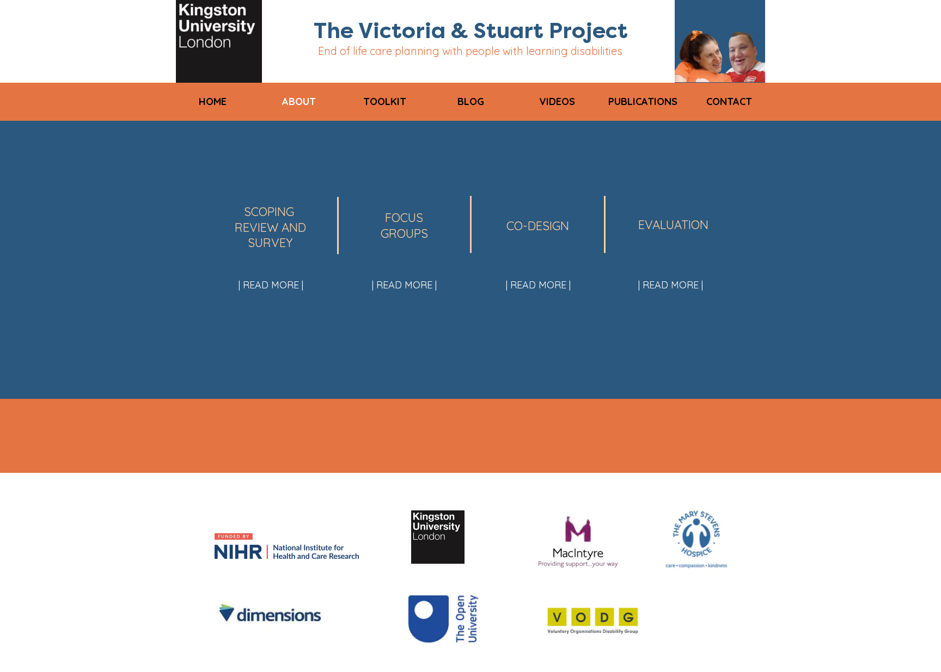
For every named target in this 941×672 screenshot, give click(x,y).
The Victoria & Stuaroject (471, 31)
